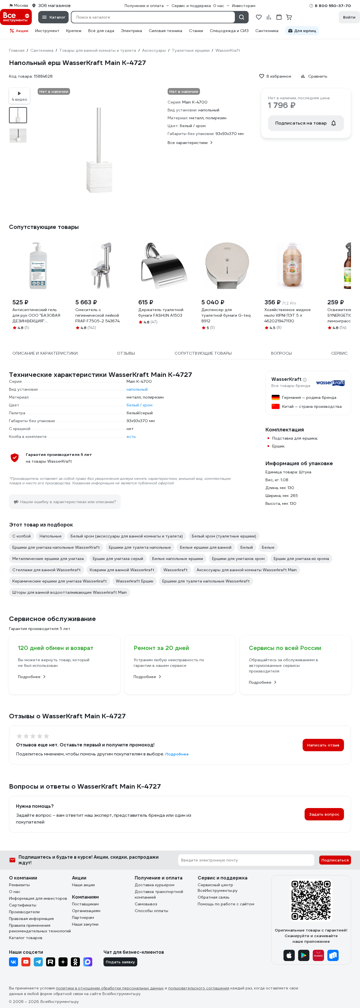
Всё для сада (101, 30)
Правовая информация (31, 918)
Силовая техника (165, 30)
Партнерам (83, 917)
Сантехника (266, 30)
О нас (14, 891)
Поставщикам (85, 903)
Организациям (86, 910)
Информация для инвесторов (38, 898)
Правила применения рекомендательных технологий (40, 928)
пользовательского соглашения (198, 988)
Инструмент (47, 30)
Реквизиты (19, 884)
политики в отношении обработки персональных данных (110, 988)
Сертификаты (22, 905)
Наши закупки (85, 924)
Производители (24, 911)
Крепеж (74, 30)
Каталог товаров (25, 937)
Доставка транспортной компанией (159, 894)
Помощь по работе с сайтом (226, 903)
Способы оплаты (151, 910)
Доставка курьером (154, 884)
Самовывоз (146, 903)
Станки (196, 30)
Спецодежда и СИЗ (229, 30)
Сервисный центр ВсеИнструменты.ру (218, 887)
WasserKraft (286, 379)
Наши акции (83, 884)
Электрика (131, 30)
